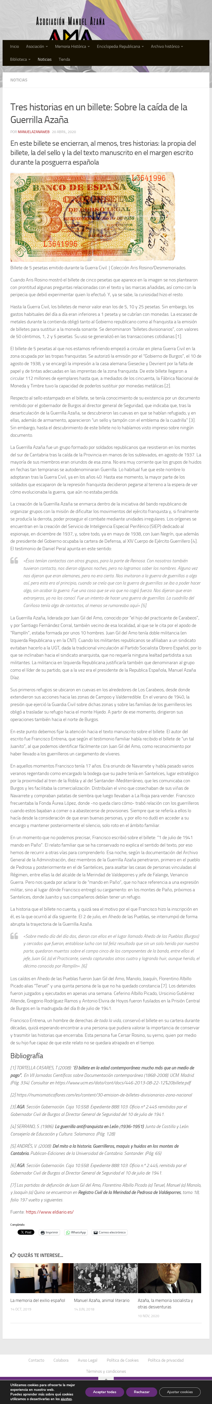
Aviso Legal (87, 1360)
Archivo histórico (165, 46)
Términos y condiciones (106, 1371)
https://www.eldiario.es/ (50, 1212)
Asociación (35, 46)
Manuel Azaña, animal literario (102, 1300)
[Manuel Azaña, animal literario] (105, 1278)
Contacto (36, 1360)
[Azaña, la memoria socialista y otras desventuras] (169, 1278)
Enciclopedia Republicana (118, 46)
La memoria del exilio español (37, 1300)
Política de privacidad (166, 1360)
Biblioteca (18, 59)
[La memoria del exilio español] (42, 1278)
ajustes (66, 1399)
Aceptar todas (104, 1392)
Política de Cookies (123, 1360)
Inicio (14, 46)
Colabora (61, 1360)
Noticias (44, 59)
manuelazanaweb (34, 132)
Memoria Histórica (70, 46)
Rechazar (141, 1392)
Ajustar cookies (180, 1392)
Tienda (64, 59)
